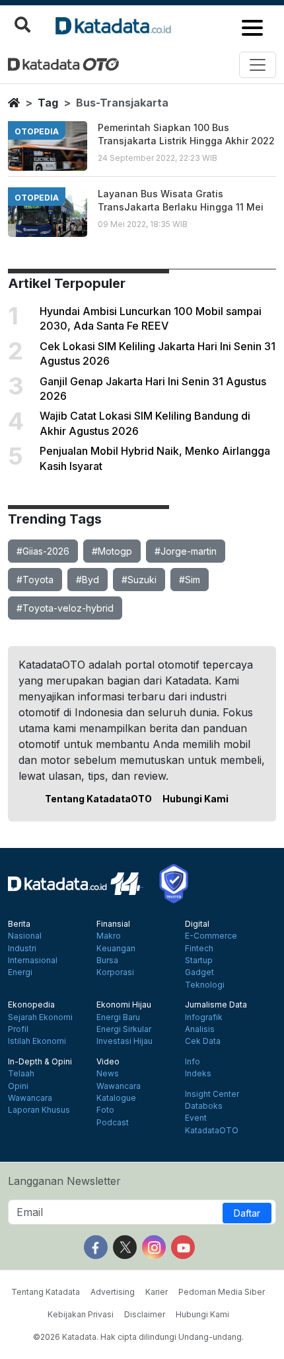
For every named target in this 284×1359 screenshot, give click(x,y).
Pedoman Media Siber (221, 1292)
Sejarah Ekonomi (40, 1017)
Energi (20, 972)
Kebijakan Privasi (81, 1314)
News (107, 1073)
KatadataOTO (211, 1130)
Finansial (113, 924)
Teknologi (205, 985)
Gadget (199, 972)
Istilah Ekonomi (37, 1041)
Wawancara (30, 1098)
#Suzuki (139, 579)
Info (192, 1061)
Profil (18, 1029)
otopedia (37, 131)
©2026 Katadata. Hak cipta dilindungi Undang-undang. (138, 1337)
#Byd (87, 579)
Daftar (247, 1213)
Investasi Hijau (124, 1041)
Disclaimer (144, 1314)
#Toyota (35, 579)
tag (48, 102)
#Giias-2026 (43, 551)
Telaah (21, 1073)
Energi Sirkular (123, 1029)
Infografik (204, 1017)
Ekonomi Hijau (123, 1004)
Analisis (200, 1029)
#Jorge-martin (186, 551)
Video (108, 1061)
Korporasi (115, 972)
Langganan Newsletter (64, 1181)
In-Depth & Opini (40, 1061)
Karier (156, 1292)
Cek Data (203, 1041)
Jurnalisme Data (216, 1004)
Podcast (112, 1122)
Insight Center (212, 1094)
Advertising (112, 1292)
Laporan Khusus (39, 1110)
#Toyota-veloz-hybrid (65, 608)
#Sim (189, 579)
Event (196, 1118)
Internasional (32, 960)
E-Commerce (211, 936)
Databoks (204, 1106)
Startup (199, 960)
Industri (22, 948)
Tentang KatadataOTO (98, 798)
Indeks (198, 1073)
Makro (108, 936)
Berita (19, 924)
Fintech (199, 948)
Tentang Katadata (45, 1292)
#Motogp (112, 551)
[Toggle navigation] (257, 65)
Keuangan (115, 948)
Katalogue (116, 1098)
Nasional (25, 936)
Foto (105, 1110)
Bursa (107, 960)
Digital (197, 924)
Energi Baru (118, 1017)
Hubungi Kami (195, 798)
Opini (18, 1086)
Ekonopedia (31, 1004)
